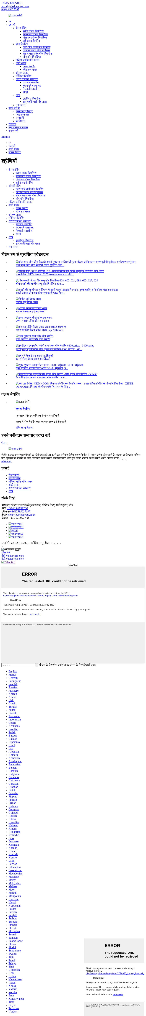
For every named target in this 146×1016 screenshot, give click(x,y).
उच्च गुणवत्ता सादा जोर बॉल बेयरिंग (33, 339)
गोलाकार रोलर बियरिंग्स (35, 37)
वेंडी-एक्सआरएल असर (12, 555)
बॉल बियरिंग (22, 43)
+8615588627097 (11, 2)
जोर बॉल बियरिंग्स (32, 56)
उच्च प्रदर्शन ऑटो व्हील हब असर (32, 320)
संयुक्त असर (22, 72)
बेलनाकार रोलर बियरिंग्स (35, 34)
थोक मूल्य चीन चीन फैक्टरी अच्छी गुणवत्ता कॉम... (40, 265)
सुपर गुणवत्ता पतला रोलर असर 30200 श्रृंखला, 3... (42, 368)
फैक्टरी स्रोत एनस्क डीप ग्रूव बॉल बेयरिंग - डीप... (41, 377)
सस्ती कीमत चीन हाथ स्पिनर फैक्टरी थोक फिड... (41, 292)
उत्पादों (12, 24)
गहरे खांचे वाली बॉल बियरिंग (36, 47)
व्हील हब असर (30, 69)
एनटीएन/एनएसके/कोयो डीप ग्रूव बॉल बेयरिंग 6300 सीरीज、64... (49, 349)
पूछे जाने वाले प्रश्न (18, 127)
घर (10, 21)
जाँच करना (21, 427)
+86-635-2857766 (17, 508)
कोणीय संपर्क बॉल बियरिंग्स (36, 50)
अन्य (18, 95)
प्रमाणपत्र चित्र (24, 111)
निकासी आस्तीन (31, 88)
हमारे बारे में (14, 108)
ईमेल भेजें (5, 552)
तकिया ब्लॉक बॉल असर (27, 59)
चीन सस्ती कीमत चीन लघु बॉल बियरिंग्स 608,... (40, 283)
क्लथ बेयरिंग (29, 66)
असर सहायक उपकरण (27, 79)
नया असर (20, 104)
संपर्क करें (13, 130)
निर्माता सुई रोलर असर (27, 302)
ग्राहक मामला (23, 114)
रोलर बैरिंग (21, 27)
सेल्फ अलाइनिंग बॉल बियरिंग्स (38, 53)
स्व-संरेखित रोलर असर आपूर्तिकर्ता (33, 358)
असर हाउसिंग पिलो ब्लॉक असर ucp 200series (39, 330)
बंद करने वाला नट (32, 85)
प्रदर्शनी (20, 117)
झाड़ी (25, 92)
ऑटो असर (21, 63)
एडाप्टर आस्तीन (31, 82)
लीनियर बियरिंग (23, 76)
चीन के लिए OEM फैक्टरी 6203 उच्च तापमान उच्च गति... (45, 274)
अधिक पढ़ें (6, 461)
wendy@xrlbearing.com (15, 6)
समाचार (12, 124)
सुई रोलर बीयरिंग (31, 40)
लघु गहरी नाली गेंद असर (35, 101)
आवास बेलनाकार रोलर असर (30, 311)
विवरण (30, 427)
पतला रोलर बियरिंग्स (33, 31)
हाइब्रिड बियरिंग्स (32, 98)
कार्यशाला (20, 120)
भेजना (4, 442)
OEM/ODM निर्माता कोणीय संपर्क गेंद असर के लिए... (43, 386)
